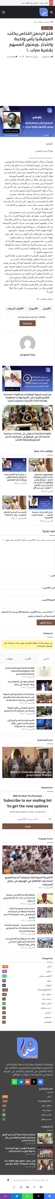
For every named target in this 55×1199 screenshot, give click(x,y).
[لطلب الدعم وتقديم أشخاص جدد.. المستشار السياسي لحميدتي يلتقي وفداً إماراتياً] (45, 942)
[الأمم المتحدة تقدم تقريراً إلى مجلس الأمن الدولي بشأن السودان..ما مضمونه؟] (44, 724)
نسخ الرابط (27, 323)
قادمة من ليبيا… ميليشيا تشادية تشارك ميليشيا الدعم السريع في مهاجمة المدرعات (19, 928)
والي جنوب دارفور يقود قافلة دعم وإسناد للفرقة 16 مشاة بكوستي (20, 1162)
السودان (32, 308)
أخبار (49, 966)
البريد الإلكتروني (48, 588)
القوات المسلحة (14, 308)
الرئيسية (47, 22)
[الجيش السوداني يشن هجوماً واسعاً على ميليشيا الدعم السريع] (44, 711)
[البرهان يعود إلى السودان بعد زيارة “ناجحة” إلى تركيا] (44, 685)
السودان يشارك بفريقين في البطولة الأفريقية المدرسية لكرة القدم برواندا (28, 773)
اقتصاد (48, 985)
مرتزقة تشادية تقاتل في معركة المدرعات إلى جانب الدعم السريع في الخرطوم (19, 898)
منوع (49, 980)
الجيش (46, 308)
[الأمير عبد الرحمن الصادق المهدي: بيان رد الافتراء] (14, 502)
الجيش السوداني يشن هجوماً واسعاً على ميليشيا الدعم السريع (19, 709)
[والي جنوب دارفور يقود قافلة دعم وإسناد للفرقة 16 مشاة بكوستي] (45, 1164)
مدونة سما (46, 999)
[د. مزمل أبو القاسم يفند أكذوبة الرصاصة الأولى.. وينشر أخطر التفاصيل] (14, 465)
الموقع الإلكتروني (48, 600)
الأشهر (46, 658)
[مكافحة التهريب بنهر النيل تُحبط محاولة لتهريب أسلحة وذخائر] (45, 1152)
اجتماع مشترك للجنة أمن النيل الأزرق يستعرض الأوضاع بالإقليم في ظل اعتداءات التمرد (18, 1137)
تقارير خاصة (46, 1003)
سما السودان (46, 57)
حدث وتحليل (46, 1008)
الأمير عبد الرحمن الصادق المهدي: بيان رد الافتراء (15, 513)
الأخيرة (28, 658)
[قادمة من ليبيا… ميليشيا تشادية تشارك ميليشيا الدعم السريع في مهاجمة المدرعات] (45, 929)
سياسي (48, 1012)
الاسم (52, 575)
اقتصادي (47, 1022)
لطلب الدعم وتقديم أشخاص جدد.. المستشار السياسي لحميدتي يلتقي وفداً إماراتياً (19, 941)
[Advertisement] (27, 82)
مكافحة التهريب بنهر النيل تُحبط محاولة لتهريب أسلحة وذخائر (20, 1149)
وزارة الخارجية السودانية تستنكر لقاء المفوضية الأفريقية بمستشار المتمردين (19, 671)
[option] (27, 762)
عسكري (47, 1017)
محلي (48, 971)
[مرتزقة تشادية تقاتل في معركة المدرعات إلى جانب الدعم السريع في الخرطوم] (45, 898)
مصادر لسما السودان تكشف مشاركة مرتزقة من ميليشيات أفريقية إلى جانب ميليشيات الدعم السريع (19, 913)
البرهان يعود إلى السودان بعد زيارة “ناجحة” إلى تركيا (21, 683)
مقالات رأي (38, 22)
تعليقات (9, 658)
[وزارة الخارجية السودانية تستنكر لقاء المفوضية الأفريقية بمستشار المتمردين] (44, 671)
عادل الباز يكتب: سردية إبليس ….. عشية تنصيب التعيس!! (42, 514)
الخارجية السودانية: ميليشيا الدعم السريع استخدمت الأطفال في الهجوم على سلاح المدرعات (29, 881)
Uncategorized (44, 990)
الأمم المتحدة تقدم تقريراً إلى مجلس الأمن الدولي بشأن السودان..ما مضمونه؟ (20, 723)
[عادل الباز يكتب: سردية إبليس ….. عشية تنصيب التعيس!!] (41, 502)
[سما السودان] (43, 12)
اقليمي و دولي (45, 976)
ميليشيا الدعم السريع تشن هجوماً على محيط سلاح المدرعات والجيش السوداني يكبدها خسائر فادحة (18, 697)
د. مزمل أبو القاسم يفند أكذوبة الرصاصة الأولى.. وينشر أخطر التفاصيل (15, 477)
